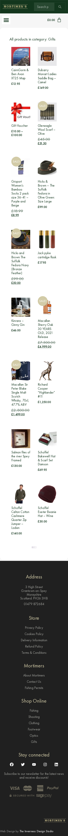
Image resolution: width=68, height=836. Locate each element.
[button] (6, 20)
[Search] (60, 7)
